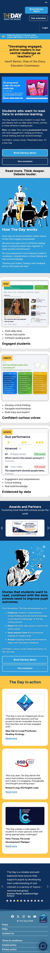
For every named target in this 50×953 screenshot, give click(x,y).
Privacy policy (9, 949)
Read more (11, 738)
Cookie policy (9, 945)
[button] (46, 3)
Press (5, 924)
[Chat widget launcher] (43, 946)
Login (45, 28)
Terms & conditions (12, 940)
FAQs (5, 929)
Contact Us (8, 933)
